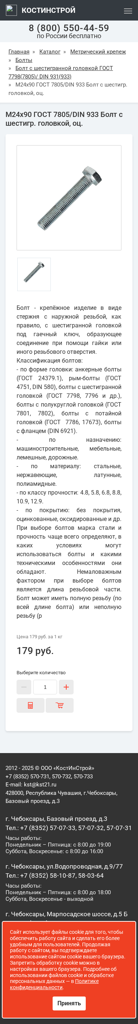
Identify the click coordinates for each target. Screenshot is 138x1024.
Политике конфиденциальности (54, 984)
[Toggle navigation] (128, 10)
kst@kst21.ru (40, 784)
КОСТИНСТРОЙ (47, 10)
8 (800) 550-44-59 (69, 28)
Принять (69, 1003)
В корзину (60, 705)
